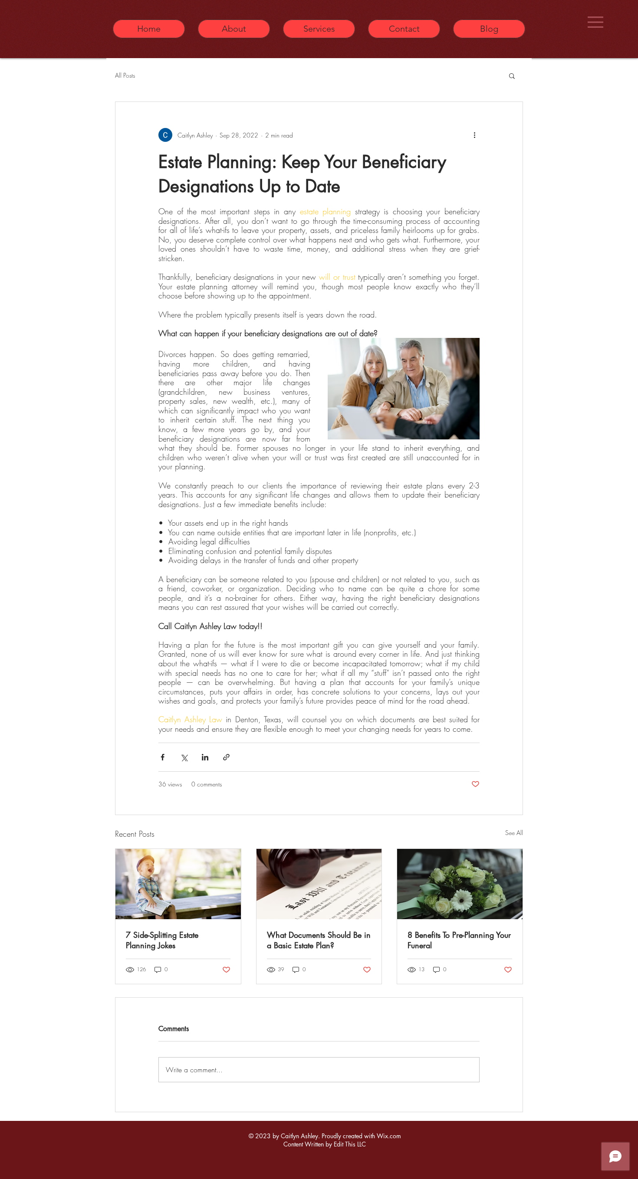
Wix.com (389, 1136)
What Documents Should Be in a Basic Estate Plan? (319, 940)
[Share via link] (226, 757)
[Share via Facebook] (162, 757)
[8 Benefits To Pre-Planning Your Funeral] (460, 884)
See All (514, 833)
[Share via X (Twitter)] (184, 757)
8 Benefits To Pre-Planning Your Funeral (459, 940)
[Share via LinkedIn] (205, 757)
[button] (595, 22)
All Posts (125, 75)
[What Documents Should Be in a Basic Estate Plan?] (319, 884)
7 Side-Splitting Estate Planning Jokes (162, 940)
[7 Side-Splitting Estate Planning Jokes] (178, 884)
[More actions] (474, 135)
